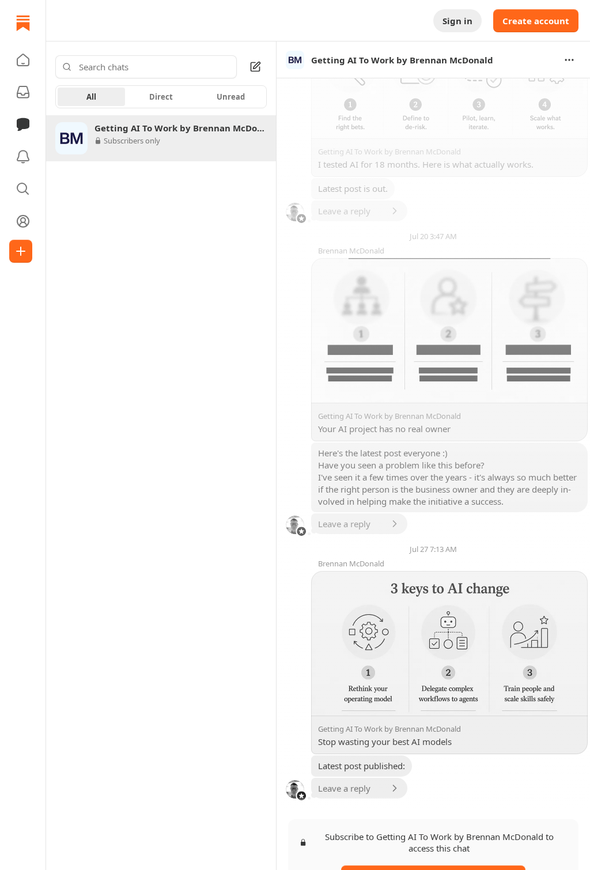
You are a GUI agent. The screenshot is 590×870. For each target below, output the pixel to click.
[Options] (569, 59)
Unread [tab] (231, 97)
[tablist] (161, 96)
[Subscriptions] (23, 92)
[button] (23, 60)
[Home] (23, 23)
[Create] (20, 251)
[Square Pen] (255, 66)
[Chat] (23, 124)
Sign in (457, 21)
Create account (535, 21)
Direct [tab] (161, 97)
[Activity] (23, 157)
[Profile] (23, 221)
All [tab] (91, 97)
